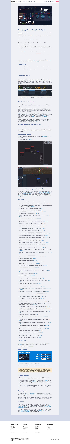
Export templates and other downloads (25, 361)
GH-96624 (39, 337)
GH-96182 (42, 309)
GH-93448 (38, 314)
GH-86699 (44, 211)
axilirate (24, 60)
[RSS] (58, 439)
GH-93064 (36, 121)
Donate (57, 1)
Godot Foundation (41, 410)
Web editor (12, 429)
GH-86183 (42, 278)
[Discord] (55, 439)
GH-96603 (47, 242)
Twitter (38, 61)
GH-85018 (42, 208)
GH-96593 (46, 235)
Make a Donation (48, 361)
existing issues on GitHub (28, 394)
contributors (28, 438)
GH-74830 (21, 383)
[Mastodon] (53, 439)
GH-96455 (47, 325)
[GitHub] (50, 439)
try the (38, 52)
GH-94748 (33, 275)
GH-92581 (21, 271)
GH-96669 (21, 250)
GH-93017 (41, 165)
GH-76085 (47, 237)
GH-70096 (22, 98)
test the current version (28, 195)
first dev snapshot (34, 39)
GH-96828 (35, 380)
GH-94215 (31, 139)
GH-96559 (44, 223)
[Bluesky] (51, 439)
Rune (19, 98)
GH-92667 (45, 116)
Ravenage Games (35, 60)
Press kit (36, 428)
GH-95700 (49, 308)
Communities (25, 432)
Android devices (46, 192)
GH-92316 (43, 228)
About (48, 426)
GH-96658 (40, 335)
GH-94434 (47, 306)
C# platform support (25, 366)
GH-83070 (37, 267)
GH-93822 (47, 328)
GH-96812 (33, 381)
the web (40, 192)
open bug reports (32, 393)
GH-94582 (46, 301)
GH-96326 (45, 265)
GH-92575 (49, 270)
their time (46, 406)
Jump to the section (23, 51)
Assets (34, 1)
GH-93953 (39, 283)
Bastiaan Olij (48, 193)
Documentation (12, 427)
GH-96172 (45, 293)
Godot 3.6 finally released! (15, 418)
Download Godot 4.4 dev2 (25, 352)
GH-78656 (35, 260)
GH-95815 (44, 225)
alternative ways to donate (25, 411)
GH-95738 (41, 332)
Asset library (37, 427)
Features (19, 1)
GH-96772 (24, 378)
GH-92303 (44, 115)
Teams (24, 429)
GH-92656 (43, 230)
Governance (24, 428)
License (48, 428)
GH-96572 (42, 226)
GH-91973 (43, 296)
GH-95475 (32, 206)
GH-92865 (36, 273)
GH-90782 (47, 244)
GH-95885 (43, 247)
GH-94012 (37, 263)
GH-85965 (21, 289)
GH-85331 (39, 210)
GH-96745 (43, 286)
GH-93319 (47, 291)
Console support (37, 432)
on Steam (49, 60)
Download (45, 1)
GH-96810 (45, 380)
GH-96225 (49, 233)
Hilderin (19, 113)
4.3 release (32, 35)
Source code (12, 432)
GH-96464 (38, 294)
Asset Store (37, 426)
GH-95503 (46, 316)
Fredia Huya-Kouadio (27, 193)
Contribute (52, 1)
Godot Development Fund (25, 410)
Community (30, 1)
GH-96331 (42, 240)
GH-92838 (39, 218)
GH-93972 (33, 116)
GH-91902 (35, 304)
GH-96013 (46, 221)
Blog (26, 1)
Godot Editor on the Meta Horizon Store (52, 418)
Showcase (23, 1)
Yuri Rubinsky (44, 136)
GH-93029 (48, 203)
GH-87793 (37, 213)
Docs (49, 1)
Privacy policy (49, 429)
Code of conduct (25, 427)
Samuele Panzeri (45, 126)
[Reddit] (56, 439)
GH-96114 (46, 317)
